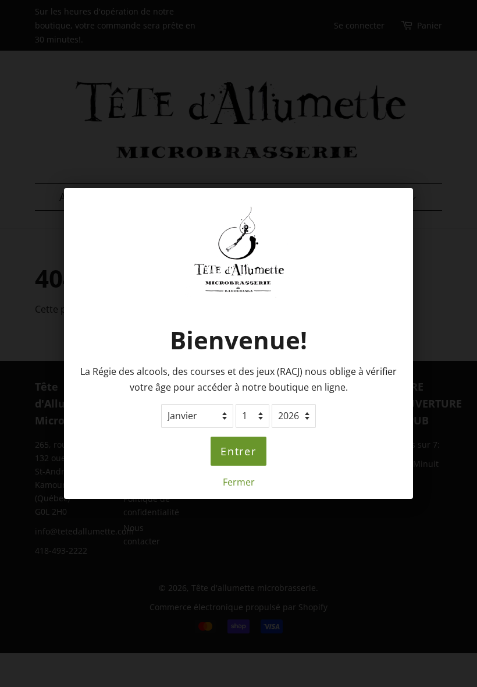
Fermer (239, 482)
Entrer (238, 451)
